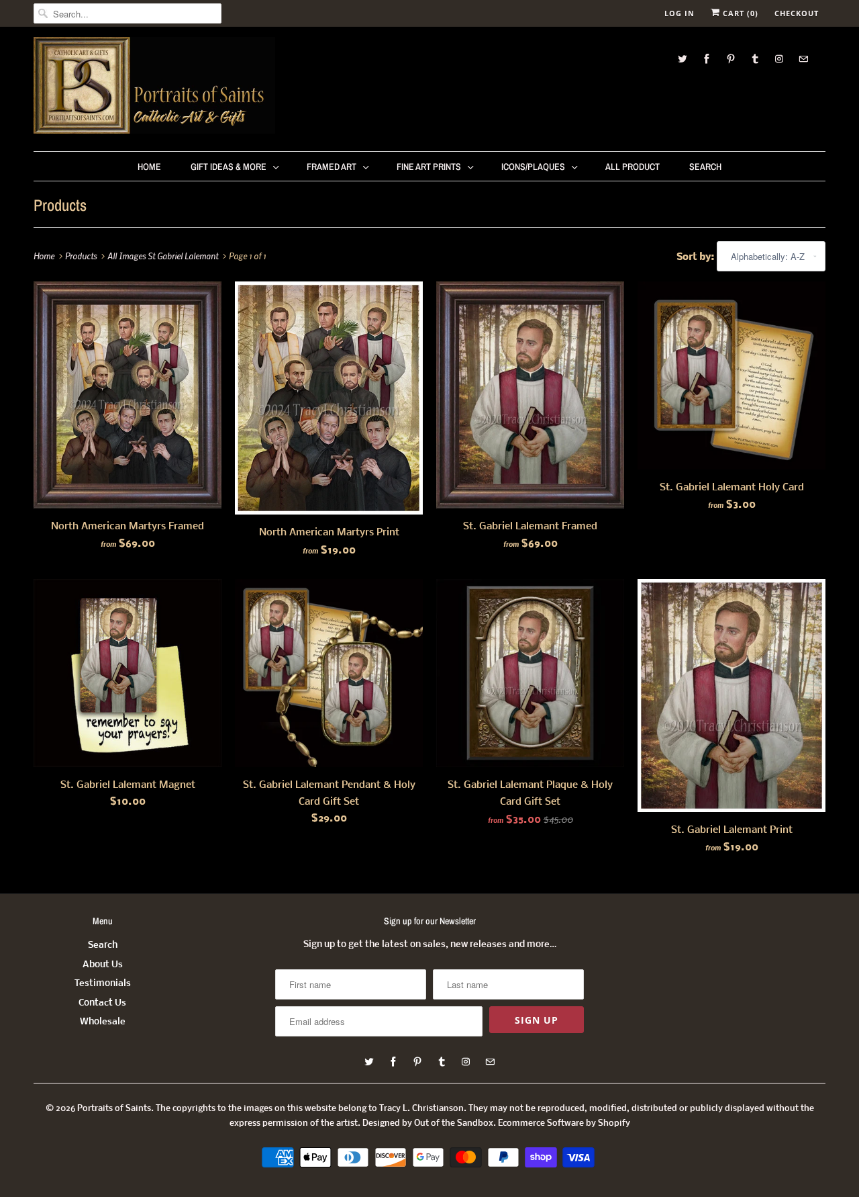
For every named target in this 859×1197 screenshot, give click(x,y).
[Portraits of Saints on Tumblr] (755, 59)
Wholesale (102, 1022)
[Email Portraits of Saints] (803, 59)
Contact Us (102, 1003)
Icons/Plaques (533, 167)
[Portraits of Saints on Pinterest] (731, 59)
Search (705, 167)
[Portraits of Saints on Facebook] (706, 59)
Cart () (739, 13)
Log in (679, 13)
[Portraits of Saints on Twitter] (682, 59)
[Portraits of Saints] (154, 87)
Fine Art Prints (429, 167)
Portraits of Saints (114, 1108)
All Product (632, 167)
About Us (103, 965)
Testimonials (102, 984)
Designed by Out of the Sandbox (427, 1123)
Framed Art (331, 167)
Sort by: (696, 257)
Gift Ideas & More (228, 167)
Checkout (796, 13)
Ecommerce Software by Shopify (564, 1123)
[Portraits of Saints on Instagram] (779, 59)
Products (60, 205)
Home (149, 167)
